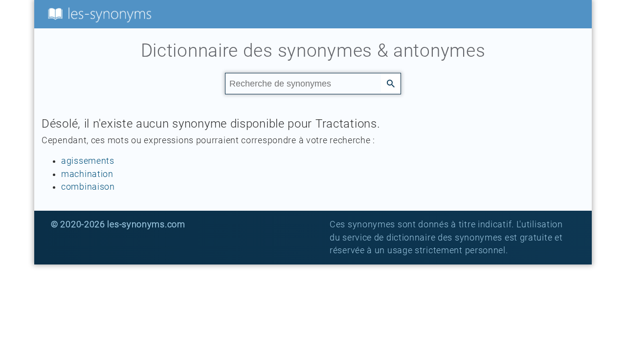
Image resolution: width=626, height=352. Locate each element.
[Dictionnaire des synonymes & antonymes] (98, 14)
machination (87, 174)
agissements (87, 161)
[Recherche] (391, 83)
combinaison (88, 187)
